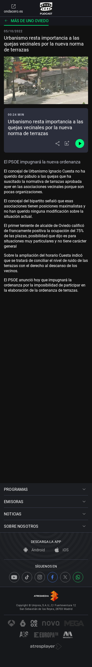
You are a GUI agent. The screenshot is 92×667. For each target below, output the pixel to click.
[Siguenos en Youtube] (14, 577)
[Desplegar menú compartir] (58, 143)
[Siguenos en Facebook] (52, 577)
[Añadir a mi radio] (67, 143)
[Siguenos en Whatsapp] (78, 577)
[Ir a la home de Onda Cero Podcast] (46, 8)
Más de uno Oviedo (30, 20)
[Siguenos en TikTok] (27, 577)
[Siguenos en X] (65, 577)
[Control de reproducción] (79, 143)
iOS (65, 550)
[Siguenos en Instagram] (40, 577)
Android (37, 550)
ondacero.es (13, 11)
